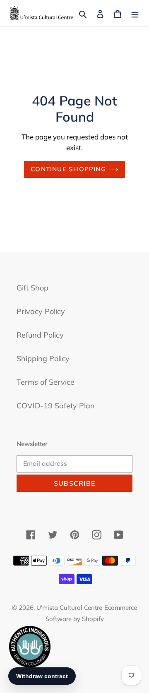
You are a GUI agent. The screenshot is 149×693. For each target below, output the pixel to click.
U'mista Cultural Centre (69, 607)
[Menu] (135, 13)
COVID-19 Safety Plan (56, 405)
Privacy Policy (41, 311)
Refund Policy (40, 335)
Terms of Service (45, 382)
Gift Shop (32, 288)
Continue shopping (68, 169)
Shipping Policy (43, 358)
